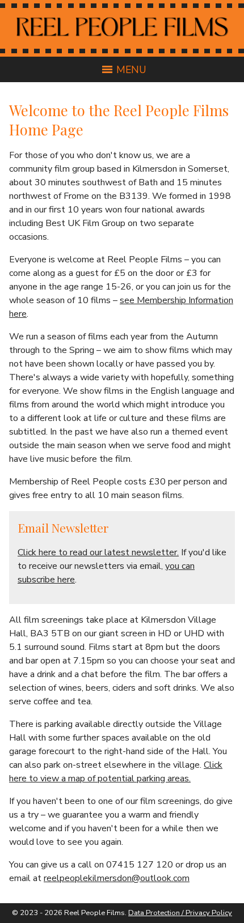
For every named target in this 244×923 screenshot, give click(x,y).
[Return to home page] (122, 39)
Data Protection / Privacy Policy (180, 913)
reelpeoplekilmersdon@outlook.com (117, 878)
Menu (131, 69)
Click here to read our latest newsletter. (98, 552)
